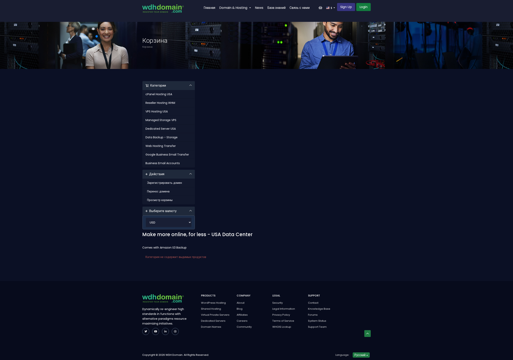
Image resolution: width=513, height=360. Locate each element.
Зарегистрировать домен (163, 183)
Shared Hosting (211, 309)
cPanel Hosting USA (158, 94)
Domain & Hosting (234, 7)
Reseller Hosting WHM (160, 103)
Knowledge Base (319, 309)
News (259, 7)
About (240, 303)
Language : (342, 355)
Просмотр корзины (159, 200)
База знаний (276, 7)
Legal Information (283, 309)
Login (364, 7)
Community (244, 327)
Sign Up (346, 7)
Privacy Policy (281, 315)
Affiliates (242, 315)
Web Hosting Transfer (160, 146)
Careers (242, 321)
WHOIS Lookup (281, 327)
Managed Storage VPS (160, 120)
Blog (239, 309)
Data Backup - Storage (161, 137)
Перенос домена (157, 191)
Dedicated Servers (213, 321)
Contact (313, 303)
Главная (209, 7)
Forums (313, 315)
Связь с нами (300, 7)
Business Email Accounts (162, 163)
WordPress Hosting (213, 303)
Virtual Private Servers (215, 315)
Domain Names (211, 327)
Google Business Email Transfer (167, 155)
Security (277, 303)
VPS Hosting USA (156, 111)
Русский (360, 355)
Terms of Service (283, 321)
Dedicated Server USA (160, 129)
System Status (317, 321)
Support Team (317, 327)
